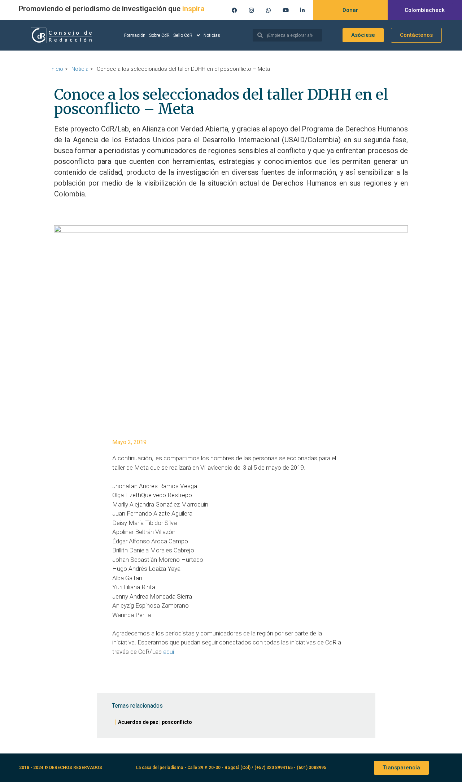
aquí (168, 651)
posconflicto (177, 722)
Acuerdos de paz (138, 722)
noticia (79, 69)
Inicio (57, 69)
